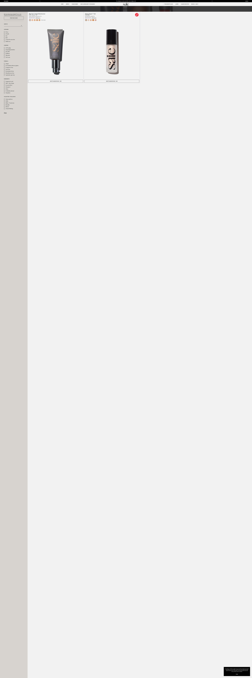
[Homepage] (126, 4)
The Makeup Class (168, 4)
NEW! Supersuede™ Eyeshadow (88, 4)
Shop (62, 4)
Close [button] (237, 674)
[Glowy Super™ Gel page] (112, 51)
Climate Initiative (185, 4)
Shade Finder (75, 4)
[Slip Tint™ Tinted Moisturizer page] (56, 51)
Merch (67, 4)
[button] (13, 26)
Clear (5, 112)
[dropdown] (62, 4)
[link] (54, 17)
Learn (176, 4)
